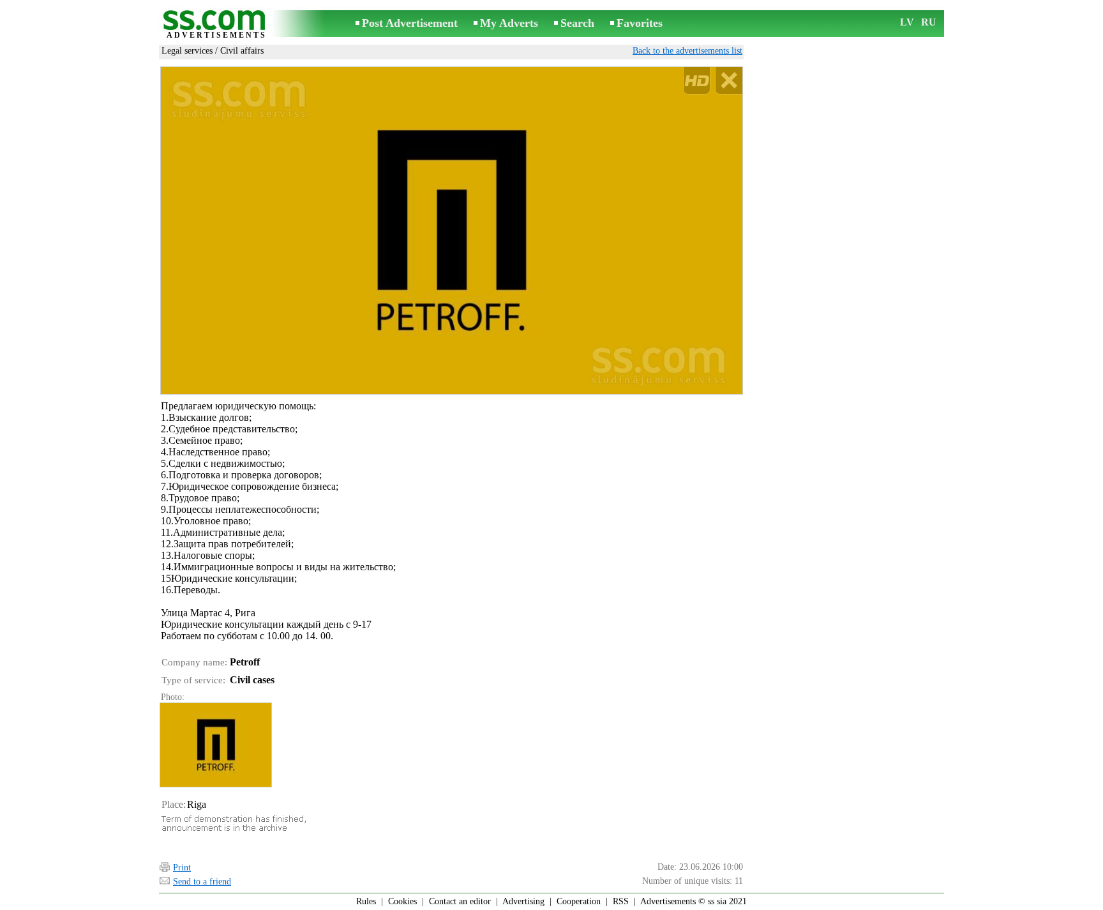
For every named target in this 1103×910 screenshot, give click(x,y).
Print (182, 867)
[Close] (728, 81)
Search (577, 23)
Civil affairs (242, 51)
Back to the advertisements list (687, 51)
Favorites (640, 23)
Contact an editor (460, 901)
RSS (621, 901)
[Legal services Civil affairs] (215, 744)
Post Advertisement (410, 23)
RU (928, 22)
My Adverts (509, 23)
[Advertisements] (216, 24)
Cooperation (579, 901)
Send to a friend (202, 881)
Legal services (187, 51)
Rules (366, 901)
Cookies (402, 901)
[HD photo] (451, 230)
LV (907, 22)
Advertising (523, 901)
